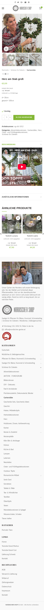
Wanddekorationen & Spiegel (15, 510)
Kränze (6, 445)
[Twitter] (18, 2)
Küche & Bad (9, 449)
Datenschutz (6, 587)
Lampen (7, 454)
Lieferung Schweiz (8, 554)
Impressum (6, 591)
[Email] (25, 2)
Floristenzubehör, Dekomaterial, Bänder (18, 393)
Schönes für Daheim (18, 70)
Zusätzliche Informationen (15, 197)
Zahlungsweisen (8, 582)
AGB (3, 570)
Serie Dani (7, 480)
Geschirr (7, 406)
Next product (8, 74)
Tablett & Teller (9, 488)
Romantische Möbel (11, 475)
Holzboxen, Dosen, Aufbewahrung (16, 423)
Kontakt (5, 559)
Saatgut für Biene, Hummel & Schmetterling (18, 363)
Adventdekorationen (18, 130)
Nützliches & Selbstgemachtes (13, 354)
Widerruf (5, 578)
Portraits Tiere (7, 530)
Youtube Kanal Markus (10, 546)
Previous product (3, 74)
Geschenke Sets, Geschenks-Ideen (16, 402)
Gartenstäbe (31, 70)
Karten (6, 428)
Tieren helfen (7, 518)
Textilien (7, 497)
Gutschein (5, 350)
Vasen (6, 505)
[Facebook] (15, 2)
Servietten (7, 484)
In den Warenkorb (24, 117)
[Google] (22, 2)
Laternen (7, 458)
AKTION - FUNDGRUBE (13, 376)
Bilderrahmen (9, 380)
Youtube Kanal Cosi (9, 550)
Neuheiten (7, 462)
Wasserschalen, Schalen (13, 514)
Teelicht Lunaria (12, 236)
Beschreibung (9, 144)
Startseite (5, 70)
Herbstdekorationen (11, 415)
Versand (7, 90)
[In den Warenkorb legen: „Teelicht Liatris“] (39, 218)
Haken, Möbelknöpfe (11, 410)
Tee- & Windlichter (11, 493)
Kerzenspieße (8, 436)
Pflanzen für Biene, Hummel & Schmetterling (18, 359)
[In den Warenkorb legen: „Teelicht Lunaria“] (18, 218)
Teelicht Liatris (32, 236)
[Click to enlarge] (6, 48)
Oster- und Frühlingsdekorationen (14, 132)
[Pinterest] (28, 2)
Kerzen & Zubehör (10, 432)
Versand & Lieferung (9, 574)
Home (4, 542)
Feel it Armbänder (10, 389)
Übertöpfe (7, 501)
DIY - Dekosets (9, 385)
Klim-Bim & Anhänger (12, 441)
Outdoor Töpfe (9, 471)
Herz (39, 130)
